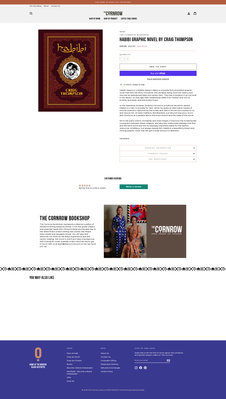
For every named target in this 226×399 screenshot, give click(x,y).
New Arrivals (72, 353)
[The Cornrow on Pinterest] (145, 367)
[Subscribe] (168, 360)
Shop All (70, 381)
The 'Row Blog (35, 6)
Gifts (69, 377)
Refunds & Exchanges (110, 368)
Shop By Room (94, 18)
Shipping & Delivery (110, 364)
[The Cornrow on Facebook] (140, 367)
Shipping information (158, 148)
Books (69, 364)
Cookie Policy (107, 371)
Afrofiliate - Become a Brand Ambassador (79, 372)
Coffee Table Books (129, 18)
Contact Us (55, 6)
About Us (105, 353)
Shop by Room (73, 357)
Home (122, 32)
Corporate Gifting (108, 361)
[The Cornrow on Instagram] (136, 367)
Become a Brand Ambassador (80, 368)
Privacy (129, 390)
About (46, 6)
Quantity (125, 54)
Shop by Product (111, 18)
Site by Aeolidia (138, 390)
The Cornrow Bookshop (134, 35)
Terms (122, 390)
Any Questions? (158, 159)
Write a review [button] (133, 187)
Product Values (158, 153)
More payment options (158, 79)
